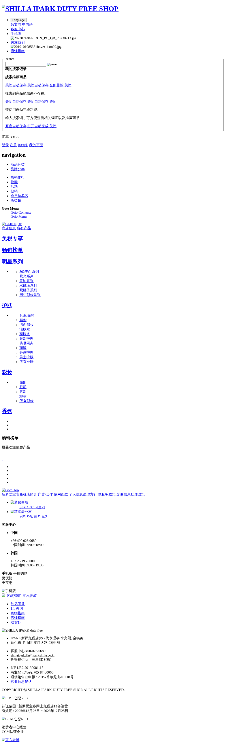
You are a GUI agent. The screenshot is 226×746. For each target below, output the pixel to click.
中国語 (27, 24)
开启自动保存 (15, 126)
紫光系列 (26, 276)
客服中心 (18, 29)
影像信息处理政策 (131, 494)
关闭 (68, 85)
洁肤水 (24, 329)
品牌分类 (18, 169)
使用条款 (61, 494)
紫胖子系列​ (28, 290)
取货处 (16, 622)
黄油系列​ (26, 281)
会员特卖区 (19, 196)
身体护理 (26, 352)
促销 (14, 191)
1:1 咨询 (17, 608)
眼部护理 (26, 338)
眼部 (22, 387)
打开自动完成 (38, 126)
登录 (5, 145)
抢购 (14, 182)
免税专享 (12, 238)
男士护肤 (26, 357)
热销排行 (18, 177)
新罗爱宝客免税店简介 (19, 494)
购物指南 (18, 613)
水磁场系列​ (28, 285)
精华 (22, 320)
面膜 (22, 348)
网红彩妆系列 (30, 295)
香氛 (7, 411)
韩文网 (16, 24)
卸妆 (22, 396)
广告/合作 (45, 494)
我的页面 (36, 145)
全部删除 (56, 85)
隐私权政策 (107, 494)
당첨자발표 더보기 (34, 516)
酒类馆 (16, 200)
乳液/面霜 (26, 315)
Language (18, 20)
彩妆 (7, 372)
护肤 (7, 305)
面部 (22, 382)
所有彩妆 (26, 401)
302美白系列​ (29, 271)
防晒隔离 (26, 343)
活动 (14, 186)
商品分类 (18, 164)
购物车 (23, 145)
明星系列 (12, 261)
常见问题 (18, 604)
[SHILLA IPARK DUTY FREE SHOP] (60, 9)
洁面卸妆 (26, 324)
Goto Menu (19, 216)
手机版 (16, 34)
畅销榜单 (12, 250)
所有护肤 (26, 362)
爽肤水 (24, 334)
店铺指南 (18, 51)
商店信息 (9, 228)
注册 (13, 145)
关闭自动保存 (15, 85)
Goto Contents (21, 212)
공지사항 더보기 (32, 507)
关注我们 (18, 42)
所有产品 (24, 228)
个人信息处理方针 (83, 494)
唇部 (22, 391)
